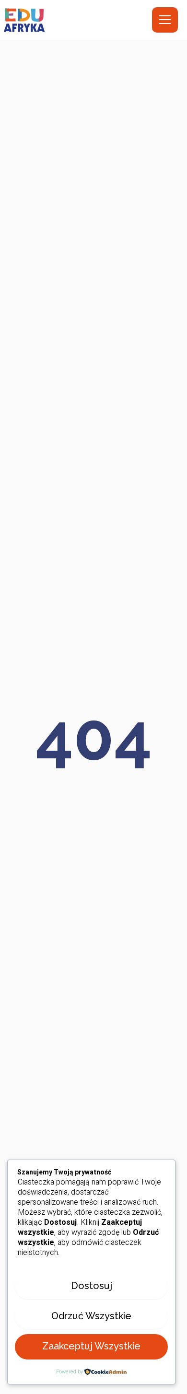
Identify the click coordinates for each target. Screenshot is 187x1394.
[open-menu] (165, 20)
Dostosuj (91, 1285)
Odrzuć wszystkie (91, 1316)
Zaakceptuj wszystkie (91, 1346)
